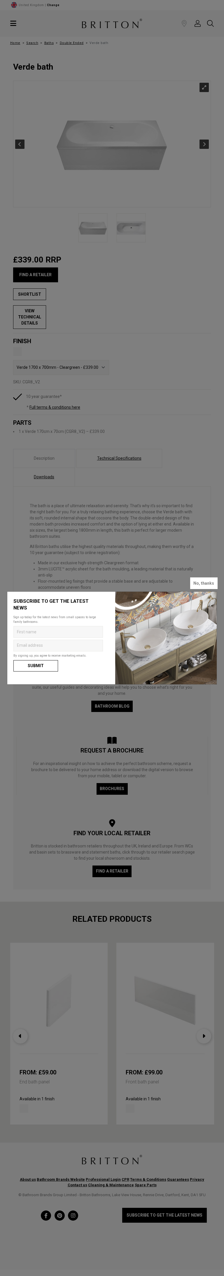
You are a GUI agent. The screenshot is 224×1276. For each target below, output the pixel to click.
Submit (36, 665)
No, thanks (203, 583)
